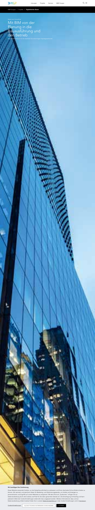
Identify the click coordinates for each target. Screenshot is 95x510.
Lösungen (34, 3)
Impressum (82, 501)
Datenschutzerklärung (49, 501)
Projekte (42, 3)
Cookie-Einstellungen (14, 505)
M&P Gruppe (60, 3)
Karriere (50, 3)
